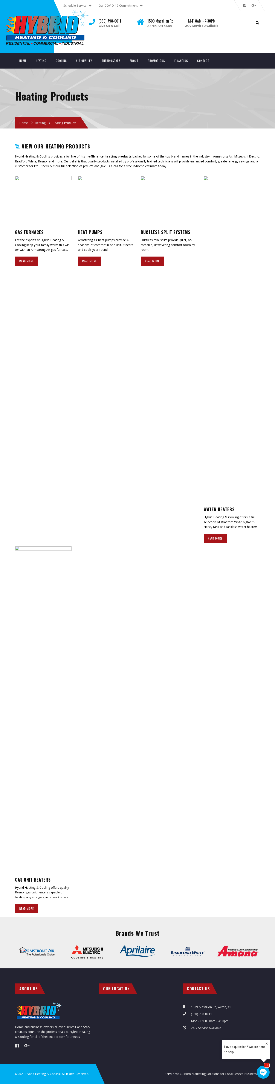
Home (22, 60)
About (134, 60)
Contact (203, 60)
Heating (41, 60)
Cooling (61, 60)
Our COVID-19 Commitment (118, 5)
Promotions (156, 60)
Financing (181, 60)
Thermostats (111, 60)
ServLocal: (172, 1074)
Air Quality (84, 60)
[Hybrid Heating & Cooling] (50, 11)
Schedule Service (75, 5)
